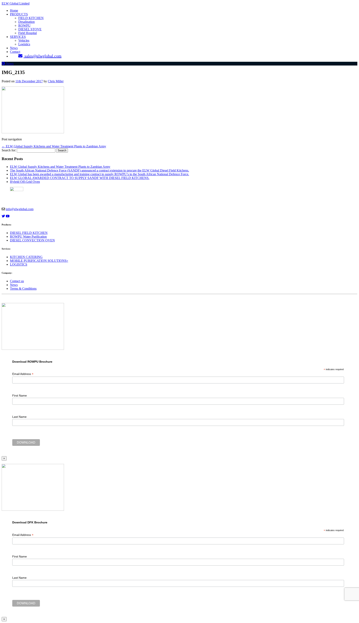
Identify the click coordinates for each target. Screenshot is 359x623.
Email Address (22, 374)
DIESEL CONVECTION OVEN (32, 240)
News (14, 48)
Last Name (19, 416)
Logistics (24, 44)
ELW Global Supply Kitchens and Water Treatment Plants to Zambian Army (54, 146)
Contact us (17, 281)
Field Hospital (27, 33)
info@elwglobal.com (19, 209)
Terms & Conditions (23, 288)
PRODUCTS (19, 14)
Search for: (9, 150)
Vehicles (23, 40)
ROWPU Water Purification (28, 236)
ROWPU (24, 25)
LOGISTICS (18, 264)
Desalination (26, 21)
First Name (19, 395)
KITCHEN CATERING (26, 257)
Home (14, 10)
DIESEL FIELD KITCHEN (29, 233)
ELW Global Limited (16, 3)
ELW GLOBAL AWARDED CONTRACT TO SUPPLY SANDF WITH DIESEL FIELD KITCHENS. (79, 178)
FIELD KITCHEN (31, 18)
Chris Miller (56, 81)
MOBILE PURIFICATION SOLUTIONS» (39, 260)
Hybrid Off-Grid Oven (25, 181)
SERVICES (18, 36)
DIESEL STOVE (30, 29)
